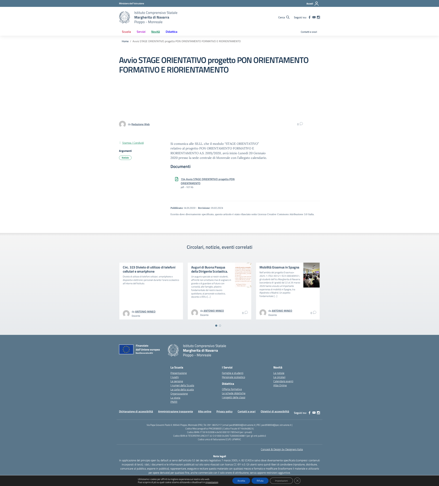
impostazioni (211, 482)
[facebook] (309, 17)
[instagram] (318, 17)
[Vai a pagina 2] (220, 326)
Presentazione (178, 373)
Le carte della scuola (182, 389)
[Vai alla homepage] (124, 17)
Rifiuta (260, 480)
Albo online (204, 411)
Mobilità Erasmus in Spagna (279, 267)
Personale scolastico (233, 377)
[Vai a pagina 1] (216, 326)
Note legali (219, 456)
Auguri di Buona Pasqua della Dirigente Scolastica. (209, 269)
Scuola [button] (126, 31)
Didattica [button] (171, 31)
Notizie (125, 157)
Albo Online (280, 385)
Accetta (241, 480)
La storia (175, 398)
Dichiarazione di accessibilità (136, 411)
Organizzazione (179, 393)
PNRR (173, 402)
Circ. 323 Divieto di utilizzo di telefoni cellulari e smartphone (149, 269)
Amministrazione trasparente (175, 411)
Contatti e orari (309, 32)
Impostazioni (281, 480)
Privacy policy (224, 411)
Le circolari (279, 377)
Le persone (176, 381)
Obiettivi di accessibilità (275, 411)
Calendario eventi (283, 381)
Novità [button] (155, 31)
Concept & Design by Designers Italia (282, 449)
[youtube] (314, 17)
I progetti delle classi (233, 397)
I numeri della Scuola (182, 385)
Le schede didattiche (233, 393)
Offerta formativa (232, 389)
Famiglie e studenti (232, 373)
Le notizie (278, 373)
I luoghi (174, 377)
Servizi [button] (141, 31)
